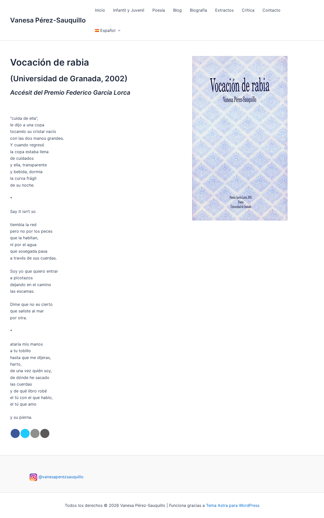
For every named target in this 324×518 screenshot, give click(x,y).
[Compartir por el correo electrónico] (34, 433)
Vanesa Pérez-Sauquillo (48, 20)
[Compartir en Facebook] (15, 433)
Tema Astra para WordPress (232, 505)
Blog (177, 10)
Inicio (100, 10)
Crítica (248, 10)
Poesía (158, 10)
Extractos (224, 10)
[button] (117, 30)
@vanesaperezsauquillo (60, 476)
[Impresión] (44, 433)
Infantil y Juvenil (128, 10)
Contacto (271, 10)
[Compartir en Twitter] (25, 433)
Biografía (198, 10)
